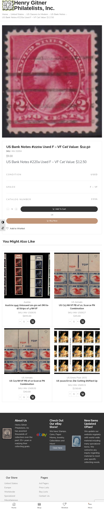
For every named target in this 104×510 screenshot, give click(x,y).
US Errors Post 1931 (77, 377)
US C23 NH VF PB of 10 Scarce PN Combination (27, 382)
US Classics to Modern (37, 14)
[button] (32, 321)
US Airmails (76, 302)
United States (17, 14)
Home (5, 14)
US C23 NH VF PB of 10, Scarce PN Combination (77, 307)
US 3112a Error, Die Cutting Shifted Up (77, 381)
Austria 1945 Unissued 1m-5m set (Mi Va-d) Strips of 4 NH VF (27, 307)
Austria (27, 302)
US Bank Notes (58, 14)
